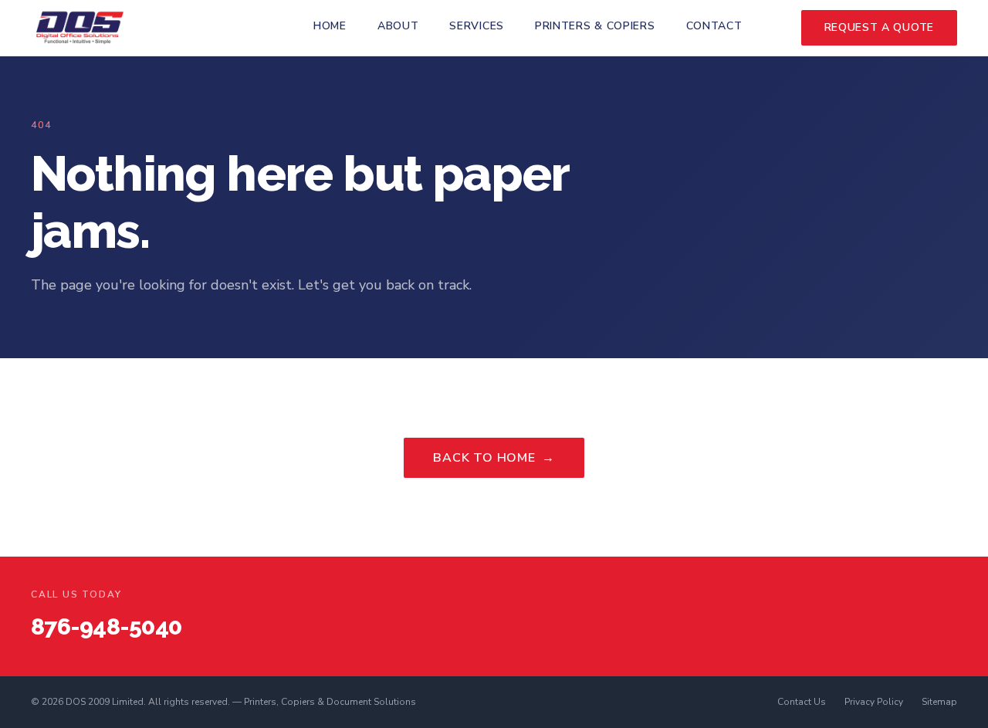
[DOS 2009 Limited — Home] (80, 28)
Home (330, 26)
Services (476, 26)
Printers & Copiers (595, 26)
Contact (714, 26)
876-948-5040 (106, 626)
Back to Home (493, 457)
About (398, 26)
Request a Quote (879, 27)
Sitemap (939, 702)
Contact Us (801, 702)
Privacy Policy (873, 702)
